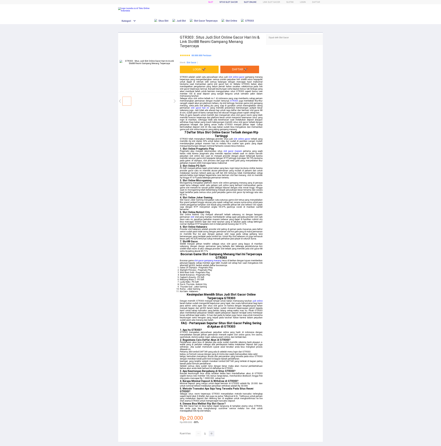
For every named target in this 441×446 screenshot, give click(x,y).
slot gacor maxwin (232, 151)
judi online (258, 301)
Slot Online (250, 2)
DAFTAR (316, 2)
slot (192, 217)
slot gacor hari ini (200, 108)
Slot (210, 2)
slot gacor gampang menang (207, 260)
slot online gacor (236, 77)
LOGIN (303, 2)
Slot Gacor (191, 62)
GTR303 (234, 101)
